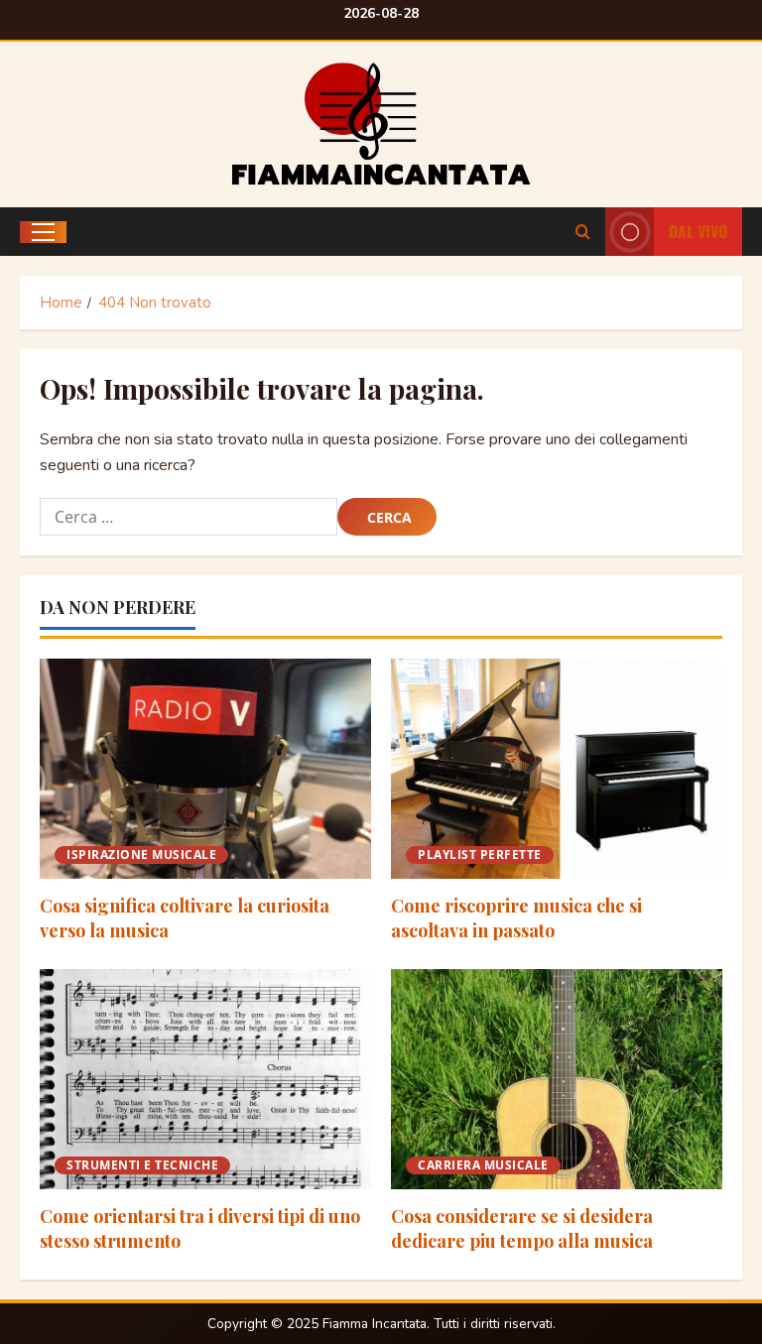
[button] (43, 232)
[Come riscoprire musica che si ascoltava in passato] (556, 769)
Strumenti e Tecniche (142, 1165)
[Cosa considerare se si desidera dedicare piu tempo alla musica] (556, 1079)
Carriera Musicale (483, 1165)
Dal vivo (698, 231)
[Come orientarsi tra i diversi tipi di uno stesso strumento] (205, 1079)
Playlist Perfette (480, 854)
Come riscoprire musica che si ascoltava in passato (516, 918)
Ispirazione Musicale (141, 854)
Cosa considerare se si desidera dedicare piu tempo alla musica (522, 1228)
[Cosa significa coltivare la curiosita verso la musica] (205, 769)
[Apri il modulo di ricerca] (582, 232)
